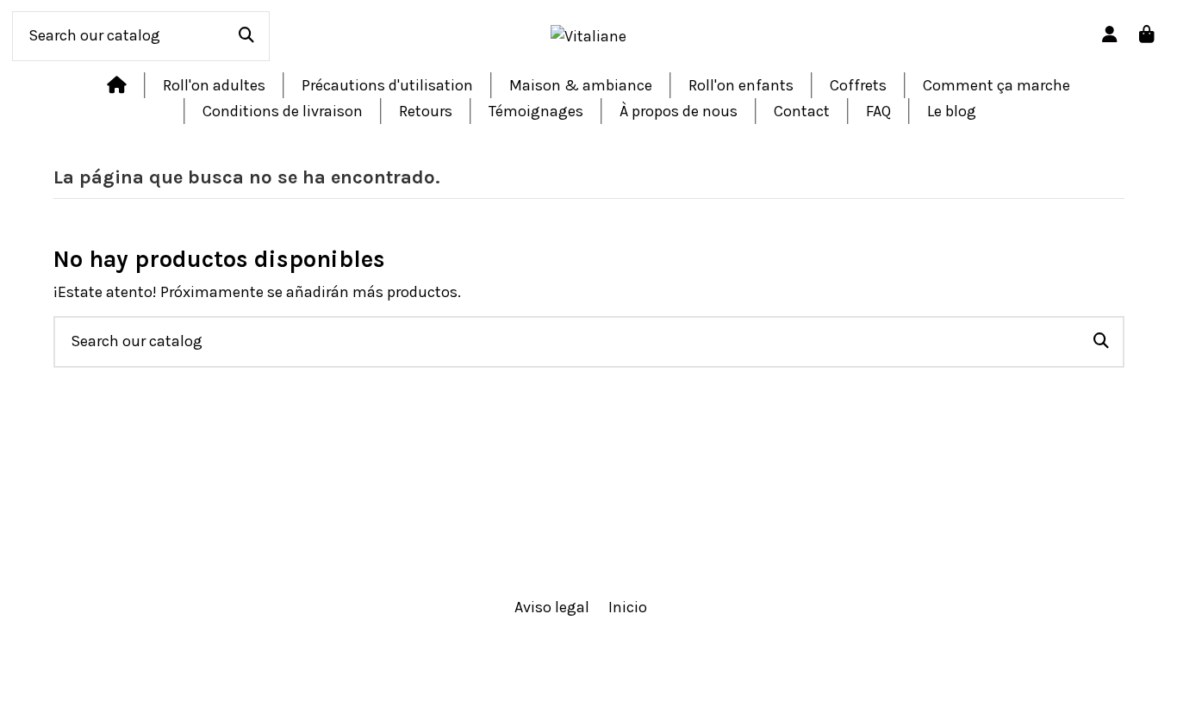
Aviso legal (551, 607)
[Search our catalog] (246, 36)
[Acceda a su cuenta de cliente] (1110, 35)
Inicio (627, 607)
